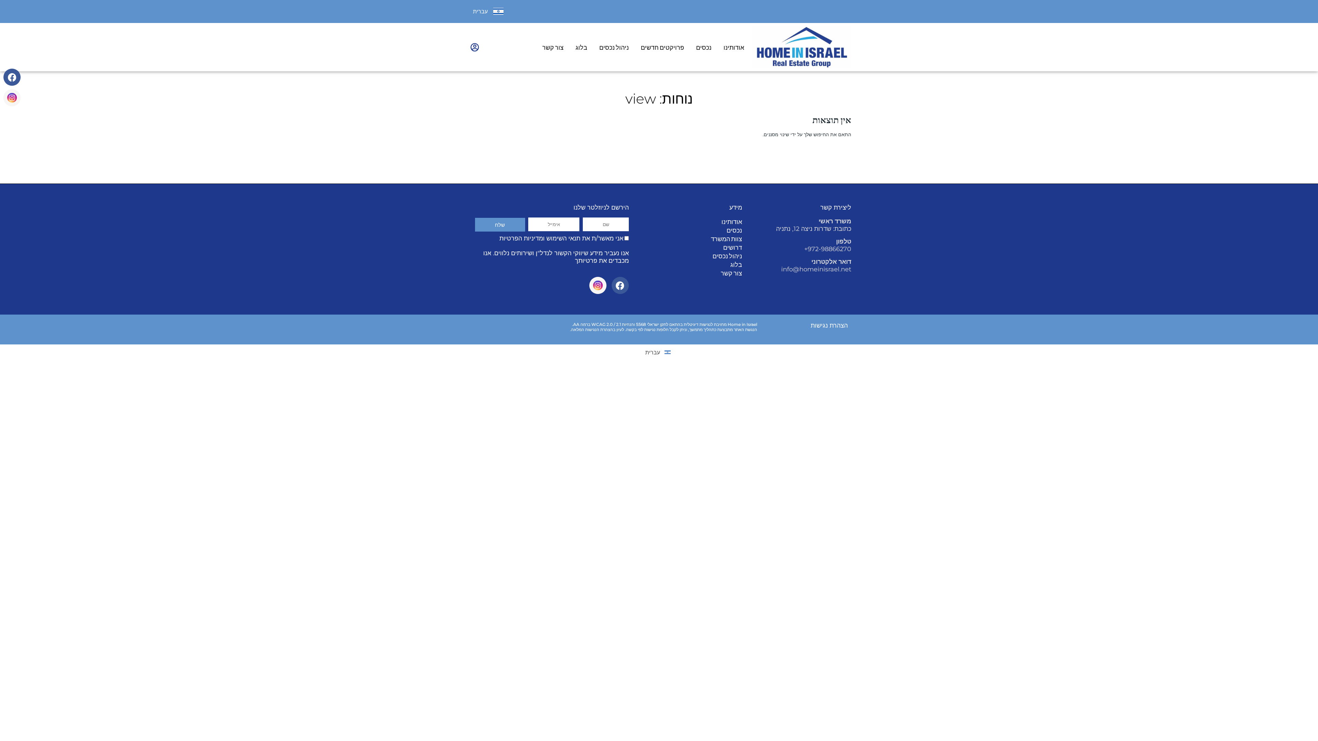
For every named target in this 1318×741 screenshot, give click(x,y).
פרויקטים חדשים (662, 47)
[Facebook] (12, 77)
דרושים (732, 247)
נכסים (704, 47)
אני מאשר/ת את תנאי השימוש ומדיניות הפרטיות (561, 238)
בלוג (581, 47)
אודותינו (734, 47)
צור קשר (553, 47)
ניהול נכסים (614, 47)
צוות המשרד (726, 239)
